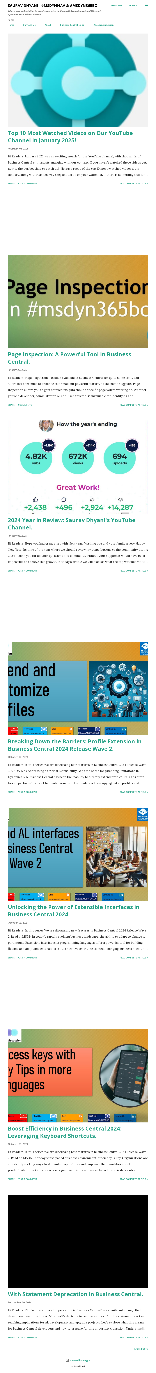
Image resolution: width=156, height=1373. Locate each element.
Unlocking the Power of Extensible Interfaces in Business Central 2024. (74, 910)
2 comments (25, 404)
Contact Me (29, 24)
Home (11, 24)
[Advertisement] (78, 220)
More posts (141, 1348)
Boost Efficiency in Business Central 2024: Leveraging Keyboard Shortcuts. (65, 1132)
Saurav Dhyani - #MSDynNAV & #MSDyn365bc (52, 5)
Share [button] (11, 183)
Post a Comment (27, 183)
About (48, 24)
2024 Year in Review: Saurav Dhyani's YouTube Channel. (71, 523)
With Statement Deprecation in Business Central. (75, 1294)
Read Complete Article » (134, 183)
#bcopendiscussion (103, 24)
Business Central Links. (72, 24)
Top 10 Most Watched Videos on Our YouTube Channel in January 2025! (70, 136)
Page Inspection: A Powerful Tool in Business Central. (69, 358)
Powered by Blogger (80, 1360)
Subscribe (116, 5)
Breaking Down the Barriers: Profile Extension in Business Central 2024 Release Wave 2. (75, 745)
